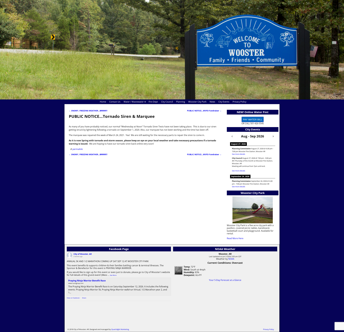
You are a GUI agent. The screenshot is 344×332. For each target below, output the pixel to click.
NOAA (231, 258)
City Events (223, 101)
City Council (167, 101)
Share (84, 298)
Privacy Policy (239, 101)
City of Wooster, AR (83, 254)
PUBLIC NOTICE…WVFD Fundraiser (204, 110)
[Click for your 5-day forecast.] (178, 274)
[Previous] (232, 136)
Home (103, 101)
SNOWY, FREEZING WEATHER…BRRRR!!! (88, 110)
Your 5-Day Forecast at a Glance (225, 280)
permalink (77, 149)
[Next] (273, 136)
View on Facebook (73, 298)
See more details (238, 154)
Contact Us (114, 101)
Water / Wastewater (134, 101)
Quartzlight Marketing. (120, 329)
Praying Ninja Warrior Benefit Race (87, 280)
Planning (180, 101)
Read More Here (235, 238)
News (212, 101)
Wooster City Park (197, 101)
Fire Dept (153, 101)
